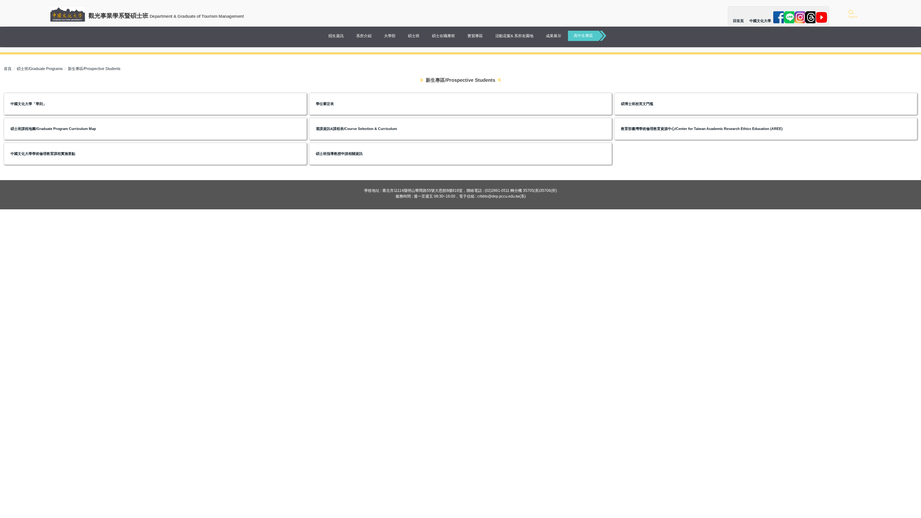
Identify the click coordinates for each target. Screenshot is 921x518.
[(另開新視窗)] (779, 17)
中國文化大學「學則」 (29, 104)
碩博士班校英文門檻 (637, 104)
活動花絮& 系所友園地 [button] (514, 36)
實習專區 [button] (475, 36)
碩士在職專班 (443, 36)
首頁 (8, 69)
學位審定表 (325, 104)
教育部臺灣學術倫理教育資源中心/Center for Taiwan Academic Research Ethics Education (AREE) (702, 129)
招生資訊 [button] (336, 36)
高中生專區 (583, 36)
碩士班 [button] (413, 36)
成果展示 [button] (553, 36)
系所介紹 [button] (364, 36)
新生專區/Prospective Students (94, 69)
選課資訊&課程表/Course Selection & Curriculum (356, 129)
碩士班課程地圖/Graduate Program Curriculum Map (53, 129)
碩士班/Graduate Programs (40, 69)
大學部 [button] (390, 36)
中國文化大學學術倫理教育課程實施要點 (43, 154)
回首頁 (738, 21)
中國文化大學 (760, 21)
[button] (852, 14)
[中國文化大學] (67, 14)
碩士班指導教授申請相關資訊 (339, 154)
